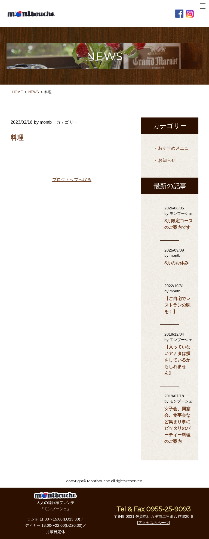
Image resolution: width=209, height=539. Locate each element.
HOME (17, 92)
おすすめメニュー (175, 148)
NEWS (33, 92)
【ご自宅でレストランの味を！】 (177, 305)
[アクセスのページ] (153, 523)
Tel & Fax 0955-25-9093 (153, 509)
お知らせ (167, 160)
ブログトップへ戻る (71, 179)
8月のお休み (176, 263)
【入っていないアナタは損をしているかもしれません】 (177, 360)
